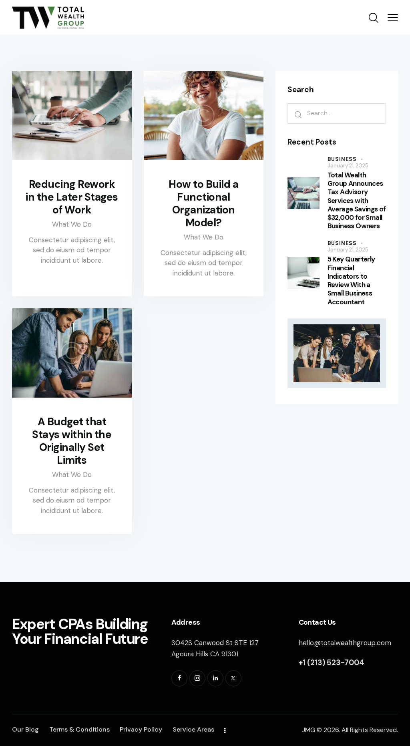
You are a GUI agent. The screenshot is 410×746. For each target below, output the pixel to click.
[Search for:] (336, 113)
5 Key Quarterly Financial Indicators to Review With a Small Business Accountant (351, 280)
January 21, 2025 (348, 165)
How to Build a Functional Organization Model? (203, 203)
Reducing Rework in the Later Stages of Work (72, 197)
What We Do (72, 224)
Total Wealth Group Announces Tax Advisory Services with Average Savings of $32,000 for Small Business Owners (357, 201)
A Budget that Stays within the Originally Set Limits (71, 441)
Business (342, 159)
